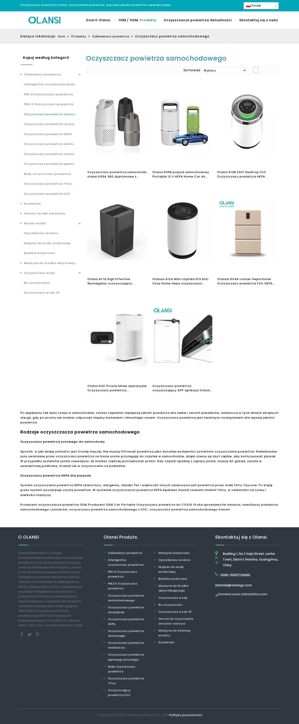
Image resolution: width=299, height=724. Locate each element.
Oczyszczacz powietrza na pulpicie (53, 124)
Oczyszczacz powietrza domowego (53, 144)
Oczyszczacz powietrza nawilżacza (53, 154)
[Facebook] (22, 634)
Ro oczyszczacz (37, 283)
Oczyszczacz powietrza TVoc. (48, 184)
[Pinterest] (37, 634)
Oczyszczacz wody (39, 273)
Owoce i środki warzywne (44, 213)
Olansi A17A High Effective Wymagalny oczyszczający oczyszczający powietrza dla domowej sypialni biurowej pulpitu (115, 281)
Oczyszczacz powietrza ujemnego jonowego (53, 164)
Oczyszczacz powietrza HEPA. (48, 134)
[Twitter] (30, 634)
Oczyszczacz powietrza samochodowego (53, 114)
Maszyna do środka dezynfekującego (53, 263)
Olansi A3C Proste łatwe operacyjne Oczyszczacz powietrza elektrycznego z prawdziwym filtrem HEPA (117, 388)
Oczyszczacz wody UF (42, 293)
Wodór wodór (35, 223)
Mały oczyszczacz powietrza (47, 174)
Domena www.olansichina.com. (243, 594)
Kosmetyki (32, 204)
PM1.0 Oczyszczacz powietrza (48, 94)
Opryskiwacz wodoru (41, 233)
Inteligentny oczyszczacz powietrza (53, 84)
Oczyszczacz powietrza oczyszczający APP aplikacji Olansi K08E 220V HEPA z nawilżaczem (181, 388)
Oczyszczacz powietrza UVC (47, 194)
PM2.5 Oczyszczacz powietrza (48, 104)
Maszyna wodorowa (173, 553)
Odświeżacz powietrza (42, 74)
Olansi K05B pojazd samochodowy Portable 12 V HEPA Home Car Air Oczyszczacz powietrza (180, 174)
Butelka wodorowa (39, 253)
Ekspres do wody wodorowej (47, 243)
